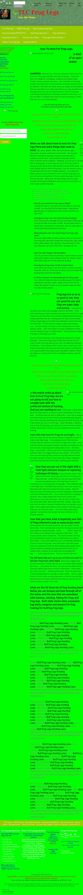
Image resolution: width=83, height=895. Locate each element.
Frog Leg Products (49, 4)
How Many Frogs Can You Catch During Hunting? (50, 191)
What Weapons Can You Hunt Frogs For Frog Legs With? (53, 193)
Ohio (70, 753)
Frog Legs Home (37, 4)
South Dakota (37, 783)
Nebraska (42, 720)
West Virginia (43, 801)
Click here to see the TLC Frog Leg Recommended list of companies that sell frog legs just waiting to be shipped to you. (56, 653)
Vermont (60, 792)
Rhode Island (43, 765)
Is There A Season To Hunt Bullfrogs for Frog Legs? (51, 199)
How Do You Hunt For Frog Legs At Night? (48, 189)
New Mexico (36, 744)
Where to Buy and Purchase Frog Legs (33, 839)
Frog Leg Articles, (30, 843)
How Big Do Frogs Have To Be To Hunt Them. (49, 197)
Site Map (79, 4)
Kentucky (41, 677)
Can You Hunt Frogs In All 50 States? (46, 195)
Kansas (40, 674)
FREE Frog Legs (62, 4)
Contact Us (71, 4)
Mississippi (42, 711)
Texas (40, 789)
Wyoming (42, 807)
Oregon (49, 759)
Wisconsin (42, 804)
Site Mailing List (41, 872)
